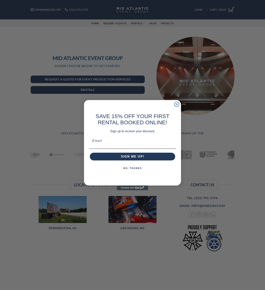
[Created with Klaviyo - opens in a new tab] (132, 187)
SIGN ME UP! (132, 156)
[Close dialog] (176, 104)
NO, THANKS (132, 168)
